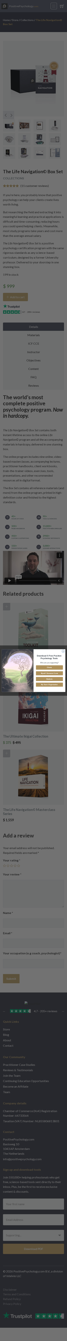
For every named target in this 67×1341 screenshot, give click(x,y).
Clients (49, 667)
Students (49, 679)
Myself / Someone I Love (49, 673)
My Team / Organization (49, 684)
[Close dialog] (63, 651)
